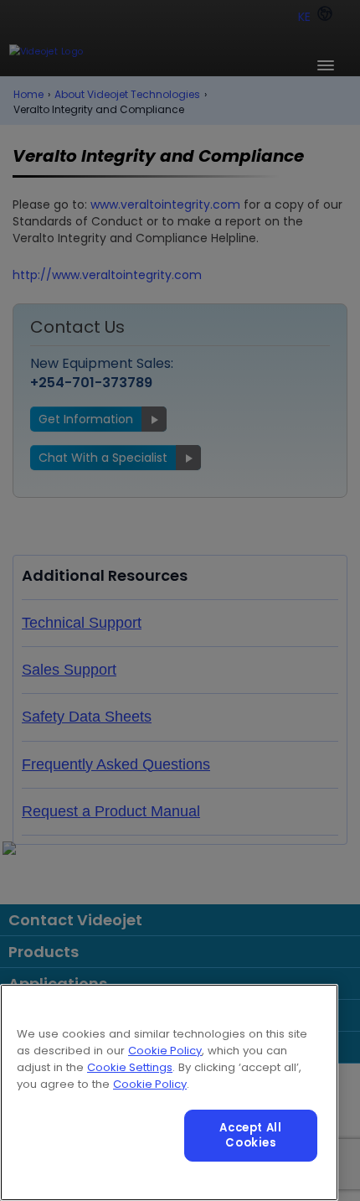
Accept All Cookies (250, 1135)
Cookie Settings (129, 1067)
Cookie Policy (165, 1051)
